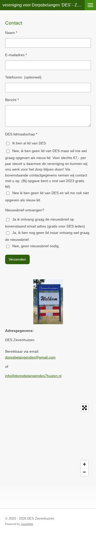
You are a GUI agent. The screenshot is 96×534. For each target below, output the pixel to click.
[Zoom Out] (84, 472)
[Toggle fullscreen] (84, 408)
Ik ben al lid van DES (29, 143)
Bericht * (12, 100)
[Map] (48, 439)
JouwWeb (27, 524)
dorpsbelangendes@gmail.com (30, 357)
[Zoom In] (84, 464)
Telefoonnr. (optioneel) (23, 77)
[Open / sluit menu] (90, 5)
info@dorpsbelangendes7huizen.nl (33, 376)
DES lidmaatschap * (21, 134)
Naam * (11, 33)
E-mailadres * (16, 55)
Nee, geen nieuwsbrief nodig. (36, 246)
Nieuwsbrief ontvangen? (24, 210)
